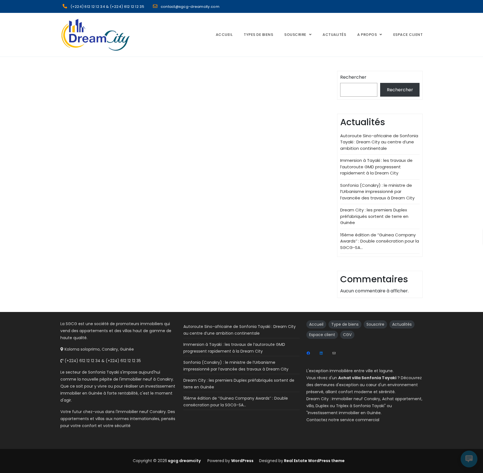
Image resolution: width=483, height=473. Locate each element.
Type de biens (345, 324)
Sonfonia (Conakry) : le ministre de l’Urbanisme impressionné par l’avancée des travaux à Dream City (377, 191)
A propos (367, 34)
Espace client (322, 334)
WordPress (242, 460)
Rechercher (353, 77)
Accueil (224, 34)
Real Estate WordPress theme (314, 460)
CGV (347, 334)
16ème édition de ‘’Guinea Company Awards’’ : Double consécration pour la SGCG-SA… (379, 241)
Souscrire (295, 34)
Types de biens (258, 34)
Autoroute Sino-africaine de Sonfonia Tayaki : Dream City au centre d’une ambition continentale (379, 142)
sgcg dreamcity (184, 460)
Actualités (334, 34)
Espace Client (408, 34)
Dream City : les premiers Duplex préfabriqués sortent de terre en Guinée (374, 216)
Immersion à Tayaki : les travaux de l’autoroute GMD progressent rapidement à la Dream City (376, 166)
